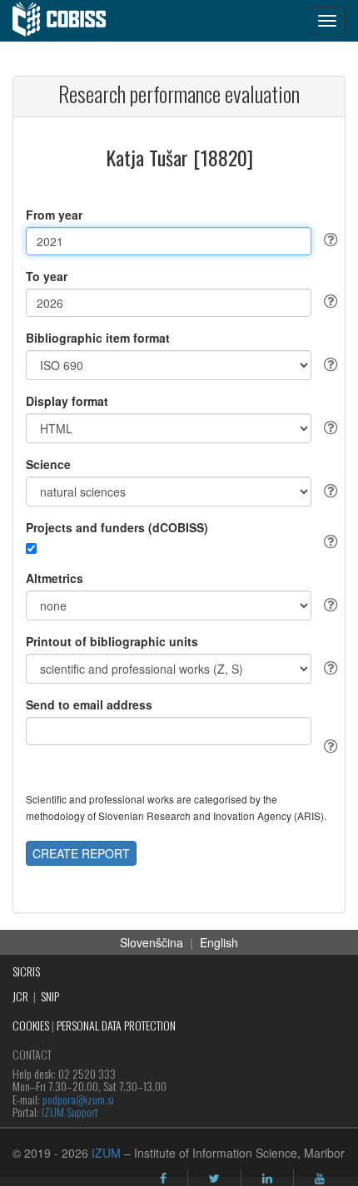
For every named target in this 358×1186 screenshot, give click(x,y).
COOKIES (30, 1025)
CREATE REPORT (81, 853)
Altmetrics (54, 578)
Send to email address (89, 704)
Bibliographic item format (98, 337)
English (219, 942)
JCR (20, 996)
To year (46, 276)
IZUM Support (70, 1111)
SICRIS (26, 971)
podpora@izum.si (78, 1099)
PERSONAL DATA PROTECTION (116, 1025)
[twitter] (214, 1178)
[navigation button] (327, 21)
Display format (67, 401)
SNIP (50, 996)
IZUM (106, 1152)
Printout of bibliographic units (112, 641)
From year (54, 214)
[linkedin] (267, 1178)
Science (48, 464)
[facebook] (163, 1178)
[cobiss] (68, 21)
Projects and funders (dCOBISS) (117, 527)
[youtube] (320, 1178)
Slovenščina (151, 942)
